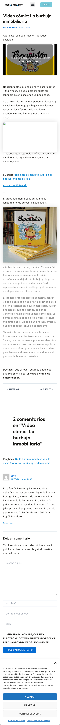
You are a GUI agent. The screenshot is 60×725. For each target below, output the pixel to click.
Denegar (30, 705)
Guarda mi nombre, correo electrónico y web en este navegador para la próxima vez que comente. (29, 638)
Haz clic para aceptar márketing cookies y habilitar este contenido (30, 59)
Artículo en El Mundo (15, 185)
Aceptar (30, 696)
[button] (55, 662)
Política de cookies (16, 720)
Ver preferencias (30, 713)
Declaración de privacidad (38, 720)
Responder (8, 523)
